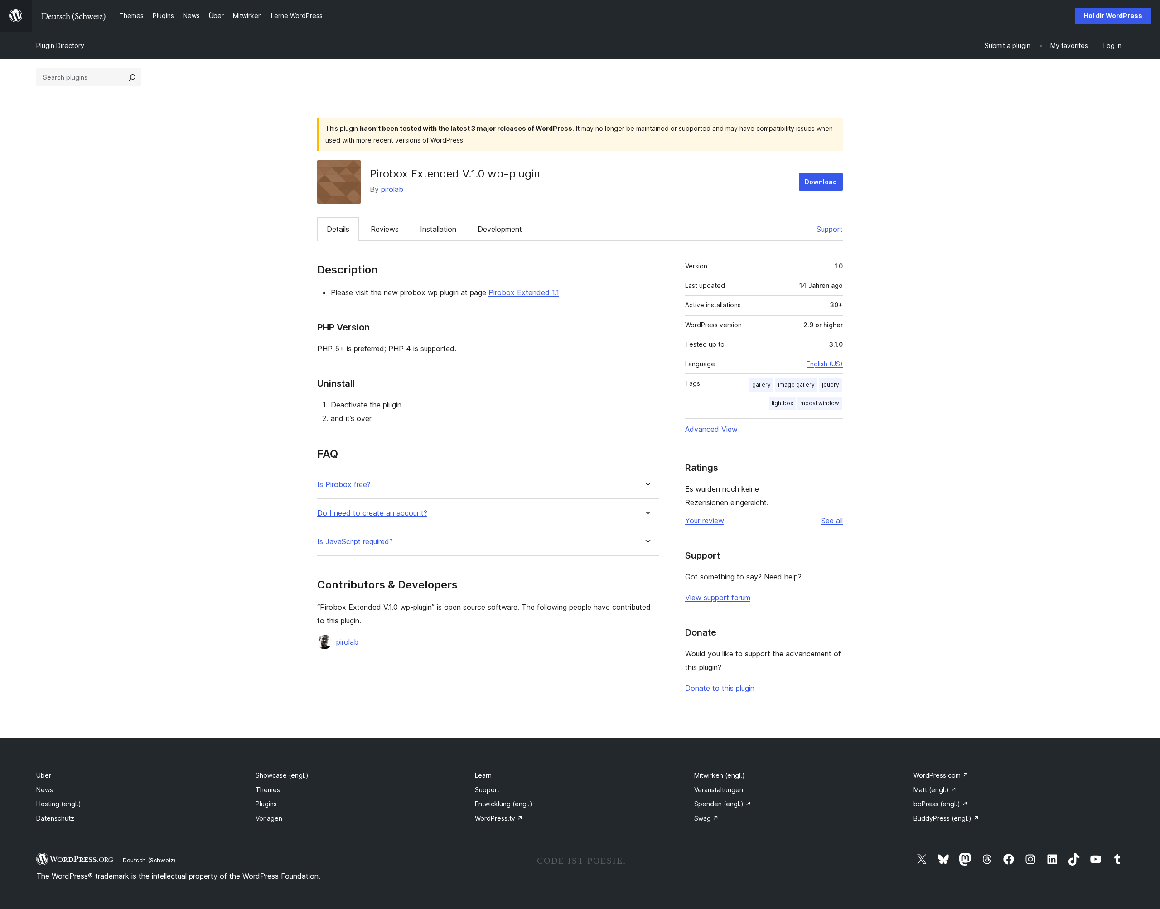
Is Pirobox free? (344, 484)
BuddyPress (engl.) (946, 818)
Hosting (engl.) (58, 804)
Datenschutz (55, 818)
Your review (704, 520)
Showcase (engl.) (282, 775)
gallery (761, 384)
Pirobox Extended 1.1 (523, 292)
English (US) (825, 364)
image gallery (796, 384)
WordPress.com (941, 775)
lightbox (782, 403)
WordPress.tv (499, 818)
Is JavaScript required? (355, 541)
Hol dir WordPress (1112, 15)
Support (830, 229)
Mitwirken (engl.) (719, 775)
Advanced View (711, 429)
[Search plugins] (132, 77)
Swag (706, 818)
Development (500, 229)
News (44, 790)
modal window (819, 403)
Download (821, 182)
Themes (268, 790)
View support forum (717, 597)
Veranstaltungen (718, 790)
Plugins (266, 804)
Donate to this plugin (719, 688)
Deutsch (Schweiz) (149, 860)
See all (832, 520)
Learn (483, 775)
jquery (830, 384)
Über (43, 775)
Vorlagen (269, 818)
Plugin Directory (60, 45)
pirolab (392, 189)
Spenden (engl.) (722, 804)
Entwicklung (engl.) (503, 804)
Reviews (385, 229)
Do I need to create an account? (372, 513)
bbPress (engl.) (941, 804)
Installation (438, 229)
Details (338, 229)
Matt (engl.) (935, 790)
